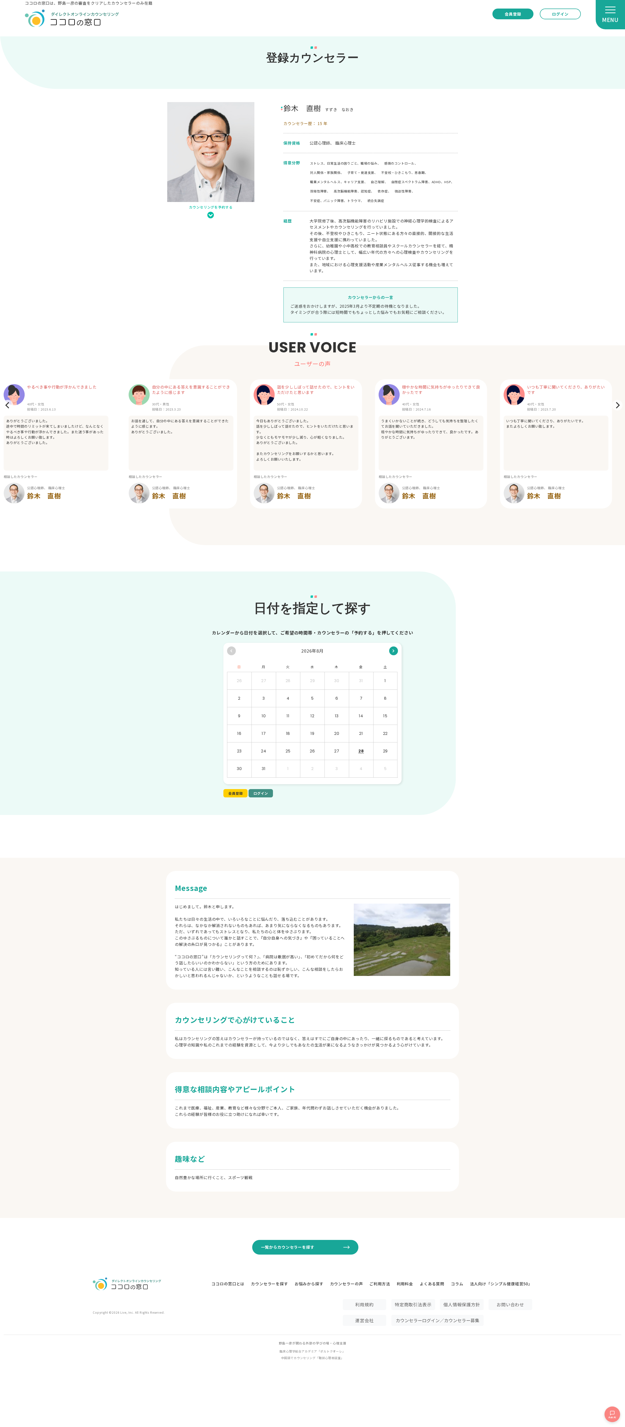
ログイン (560, 14)
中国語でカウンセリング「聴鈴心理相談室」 (312, 1358)
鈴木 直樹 (44, 495)
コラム (457, 1284)
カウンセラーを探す (269, 1284)
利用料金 (405, 1284)
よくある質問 (432, 1284)
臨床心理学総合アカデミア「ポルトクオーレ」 (312, 1351)
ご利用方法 (379, 1284)
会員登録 (513, 14)
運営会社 (364, 1320)
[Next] (617, 405)
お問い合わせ (510, 1304)
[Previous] (7, 405)
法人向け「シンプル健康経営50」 (501, 1284)
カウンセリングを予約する (210, 207)
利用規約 (364, 1304)
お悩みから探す (309, 1284)
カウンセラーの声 (346, 1284)
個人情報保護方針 (461, 1304)
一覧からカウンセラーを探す (287, 1247)
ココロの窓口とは (227, 1284)
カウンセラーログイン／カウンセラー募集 (437, 1320)
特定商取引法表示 (413, 1304)
